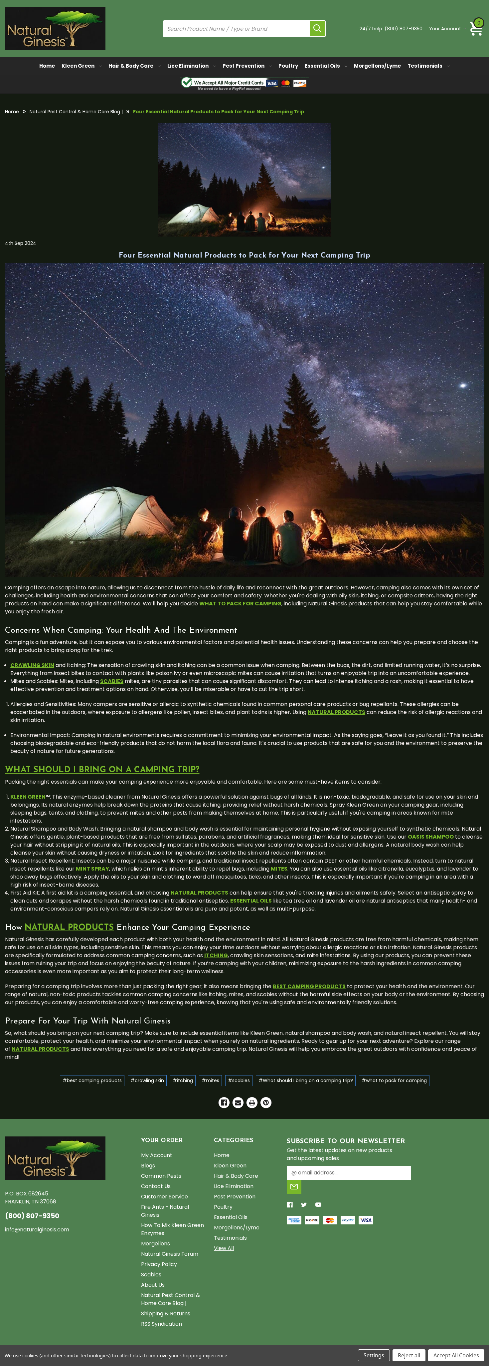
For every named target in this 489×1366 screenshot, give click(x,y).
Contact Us (156, 1186)
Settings (374, 1355)
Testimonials (425, 65)
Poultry (288, 65)
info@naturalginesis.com (37, 1229)
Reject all (409, 1355)
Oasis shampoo (431, 837)
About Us (153, 1285)
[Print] (252, 1102)
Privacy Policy (159, 1264)
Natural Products (69, 928)
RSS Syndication (161, 1324)
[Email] (238, 1102)
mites (279, 869)
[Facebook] (224, 1102)
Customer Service (164, 1196)
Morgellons (155, 1243)
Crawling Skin (32, 665)
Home (47, 65)
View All (224, 1248)
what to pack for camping (240, 603)
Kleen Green (78, 65)
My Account (156, 1155)
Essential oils (251, 901)
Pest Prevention (244, 65)
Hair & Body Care (131, 65)
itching (216, 955)
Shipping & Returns (165, 1313)
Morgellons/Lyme (377, 65)
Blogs (148, 1165)
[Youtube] (318, 1205)
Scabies (151, 1274)
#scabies (239, 1080)
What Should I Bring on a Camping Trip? (102, 770)
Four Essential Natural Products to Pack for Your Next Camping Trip (244, 256)
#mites (210, 1080)
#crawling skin (147, 1080)
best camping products (309, 986)
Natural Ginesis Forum (169, 1254)
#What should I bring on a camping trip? (305, 1080)
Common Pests (161, 1176)
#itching (183, 1080)
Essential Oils (323, 65)
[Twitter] (304, 1205)
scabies (111, 681)
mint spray (92, 869)
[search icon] (317, 28)
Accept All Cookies (456, 1355)
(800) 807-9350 (403, 28)
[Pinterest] (266, 1102)
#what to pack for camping (394, 1080)
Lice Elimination (188, 65)
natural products (336, 712)
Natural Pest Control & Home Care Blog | (170, 1299)
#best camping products (92, 1080)
